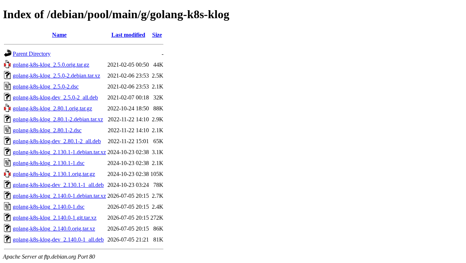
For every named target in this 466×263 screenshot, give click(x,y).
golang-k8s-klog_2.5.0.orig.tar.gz (51, 65)
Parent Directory (32, 54)
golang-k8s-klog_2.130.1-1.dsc (48, 163)
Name (59, 35)
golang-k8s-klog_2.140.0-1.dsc (48, 207)
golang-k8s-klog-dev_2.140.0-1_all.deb (58, 239)
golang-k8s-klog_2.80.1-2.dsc (47, 130)
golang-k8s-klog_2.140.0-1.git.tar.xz (54, 218)
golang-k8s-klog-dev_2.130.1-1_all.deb (58, 185)
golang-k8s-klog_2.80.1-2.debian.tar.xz (58, 119)
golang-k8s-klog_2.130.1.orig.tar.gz (54, 174)
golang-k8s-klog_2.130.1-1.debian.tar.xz (59, 152)
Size (157, 35)
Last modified (128, 35)
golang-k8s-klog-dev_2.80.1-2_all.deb (57, 141)
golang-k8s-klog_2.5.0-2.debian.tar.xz (56, 75)
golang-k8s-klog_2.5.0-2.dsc (46, 86)
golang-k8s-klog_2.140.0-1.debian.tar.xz (59, 196)
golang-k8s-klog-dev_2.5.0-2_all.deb (55, 97)
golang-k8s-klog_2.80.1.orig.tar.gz (52, 108)
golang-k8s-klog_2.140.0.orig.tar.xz (54, 228)
